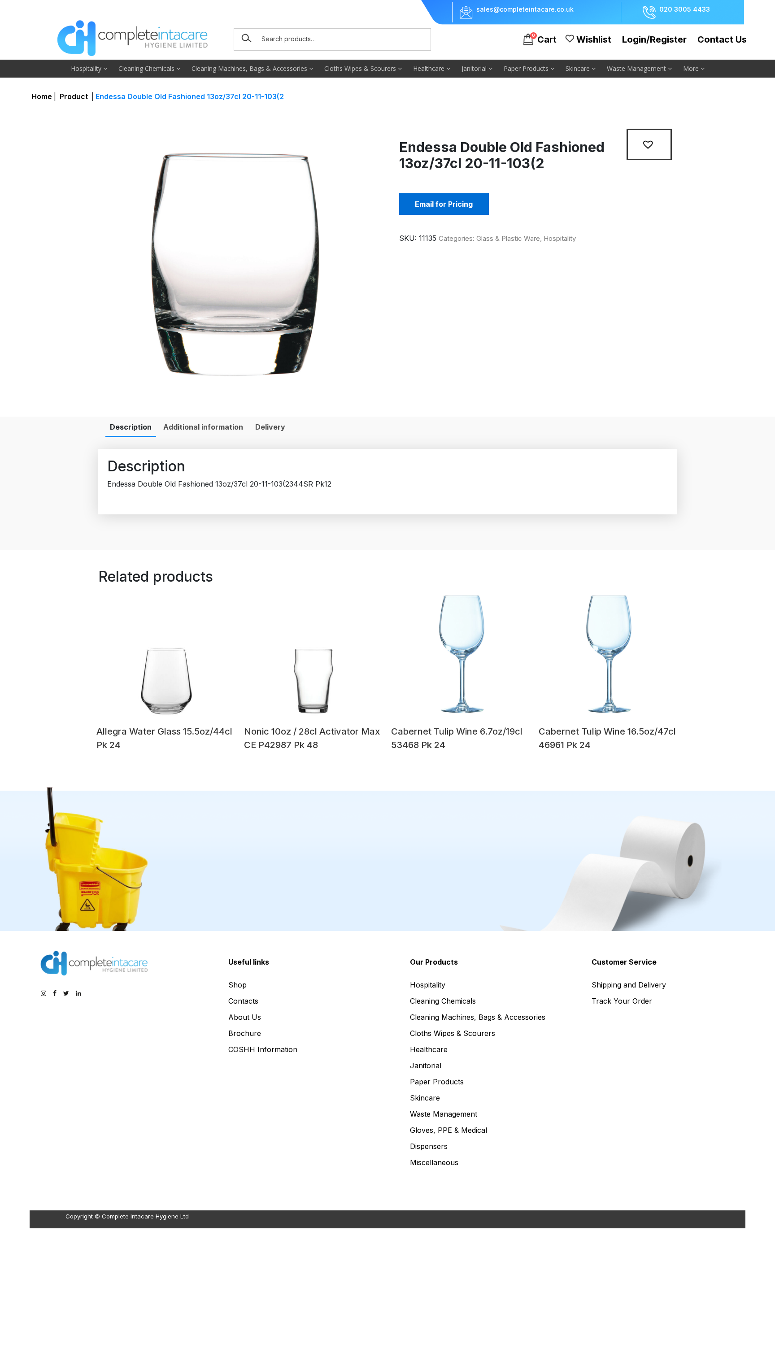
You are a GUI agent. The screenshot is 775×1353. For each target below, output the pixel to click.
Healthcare (429, 68)
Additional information (203, 426)
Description (131, 426)
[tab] (130, 427)
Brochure (244, 1033)
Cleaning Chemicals (147, 68)
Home (41, 96)
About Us (244, 1017)
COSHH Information (262, 1049)
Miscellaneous (434, 1162)
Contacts (243, 1000)
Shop (237, 984)
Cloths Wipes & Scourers (361, 68)
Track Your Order (622, 1000)
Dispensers (429, 1146)
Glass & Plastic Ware (508, 238)
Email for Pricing (444, 204)
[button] (649, 144)
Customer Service (624, 961)
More (692, 68)
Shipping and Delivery (629, 984)
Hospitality (87, 68)
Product (74, 96)
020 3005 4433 (684, 9)
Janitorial (475, 68)
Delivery (270, 426)
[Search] (247, 38)
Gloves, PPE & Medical (448, 1130)
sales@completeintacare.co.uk (525, 9)
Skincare (579, 68)
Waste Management (637, 68)
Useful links (248, 961)
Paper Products (527, 68)
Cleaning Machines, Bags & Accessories (250, 68)
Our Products (434, 961)
